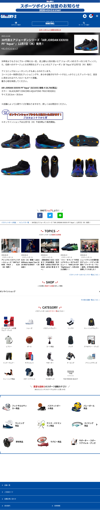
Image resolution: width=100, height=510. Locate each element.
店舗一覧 (7, 485)
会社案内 (7, 505)
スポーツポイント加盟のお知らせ (50, 30)
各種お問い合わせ (10, 499)
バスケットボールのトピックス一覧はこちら (83, 274)
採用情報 (57, 505)
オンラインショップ (10, 48)
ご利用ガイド (8, 492)
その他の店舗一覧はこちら (89, 300)
